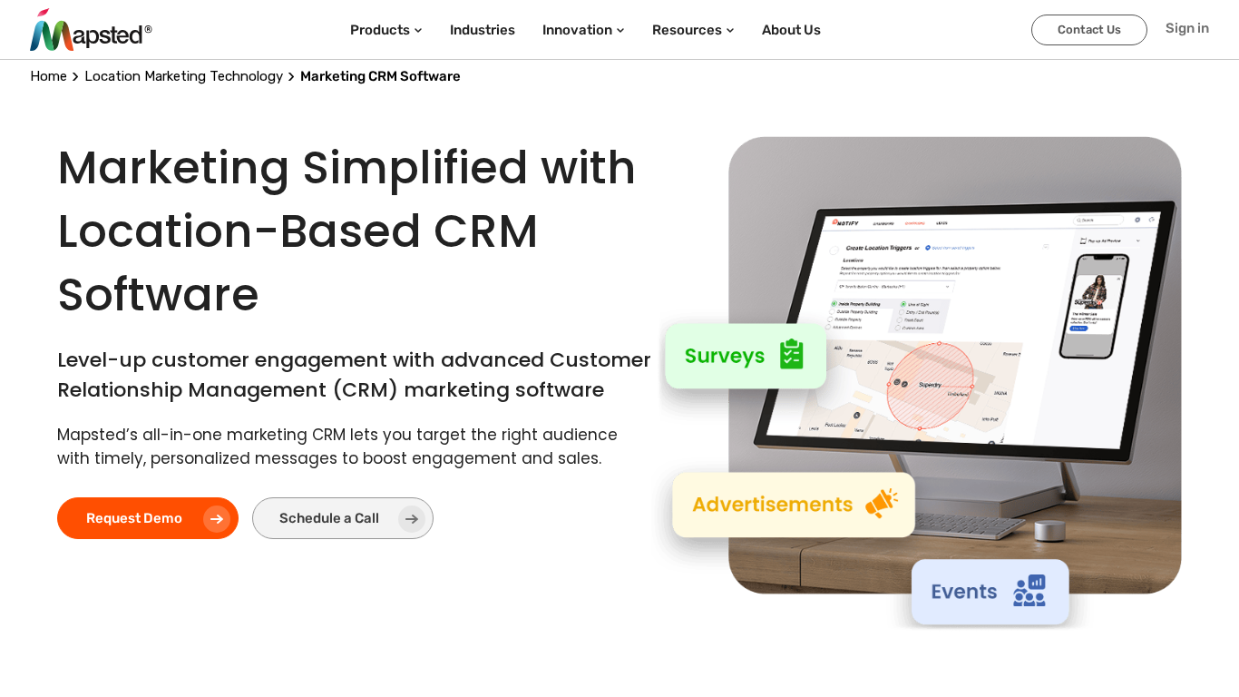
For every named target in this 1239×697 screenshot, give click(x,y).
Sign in (1187, 28)
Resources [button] (687, 30)
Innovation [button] (577, 30)
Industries (482, 30)
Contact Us (1089, 29)
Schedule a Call (329, 518)
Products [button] (380, 30)
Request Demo (134, 518)
